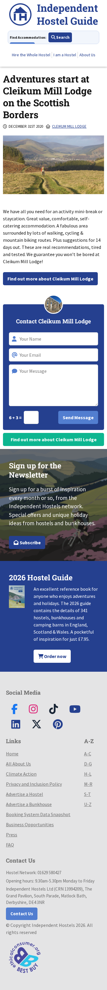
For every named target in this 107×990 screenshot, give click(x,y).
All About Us (18, 764)
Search (62, 37)
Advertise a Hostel (24, 794)
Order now (54, 656)
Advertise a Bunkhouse (29, 804)
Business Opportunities (30, 824)
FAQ (10, 845)
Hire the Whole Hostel (31, 54)
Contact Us (21, 913)
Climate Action (21, 774)
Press (11, 835)
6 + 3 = (16, 417)
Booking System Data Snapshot (38, 814)
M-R (88, 784)
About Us (87, 54)
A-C (87, 754)
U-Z (88, 804)
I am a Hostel (65, 54)
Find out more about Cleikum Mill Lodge (50, 279)
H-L (88, 774)
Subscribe (30, 542)
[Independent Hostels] (53, 15)
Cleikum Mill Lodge (69, 126)
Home (12, 754)
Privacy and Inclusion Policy (34, 784)
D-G (88, 764)
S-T (87, 794)
